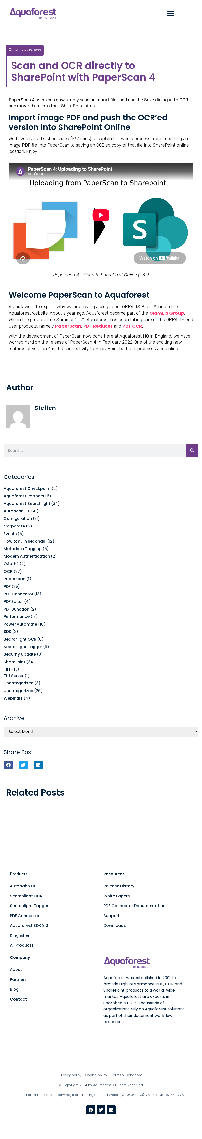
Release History (118, 886)
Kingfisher (20, 935)
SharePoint (14, 662)
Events (10, 534)
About (16, 969)
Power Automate (20, 624)
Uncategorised (19, 683)
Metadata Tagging (23, 549)
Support (111, 915)
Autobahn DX (17, 511)
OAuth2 (11, 564)
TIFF (7, 669)
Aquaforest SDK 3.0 (29, 925)
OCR (8, 571)
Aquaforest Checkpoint (27, 488)
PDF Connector (18, 594)
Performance (17, 616)
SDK (7, 631)
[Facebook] (90, 1109)
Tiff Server (14, 676)
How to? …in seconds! (25, 541)
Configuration (18, 518)
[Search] (192, 450)
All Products (22, 945)
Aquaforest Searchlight (27, 503)
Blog (14, 989)
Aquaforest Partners (24, 496)
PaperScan (14, 579)
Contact (18, 999)
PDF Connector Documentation (134, 906)
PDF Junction (16, 609)
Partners (18, 979)
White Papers (116, 896)
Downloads (114, 925)
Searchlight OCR (20, 639)
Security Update (20, 654)
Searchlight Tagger (23, 647)
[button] (170, 13)
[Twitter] (101, 1109)
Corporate (14, 526)
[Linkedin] (111, 1109)
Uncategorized (18, 691)
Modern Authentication (27, 556)
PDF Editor (13, 601)
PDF (7, 586)
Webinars (13, 698)
